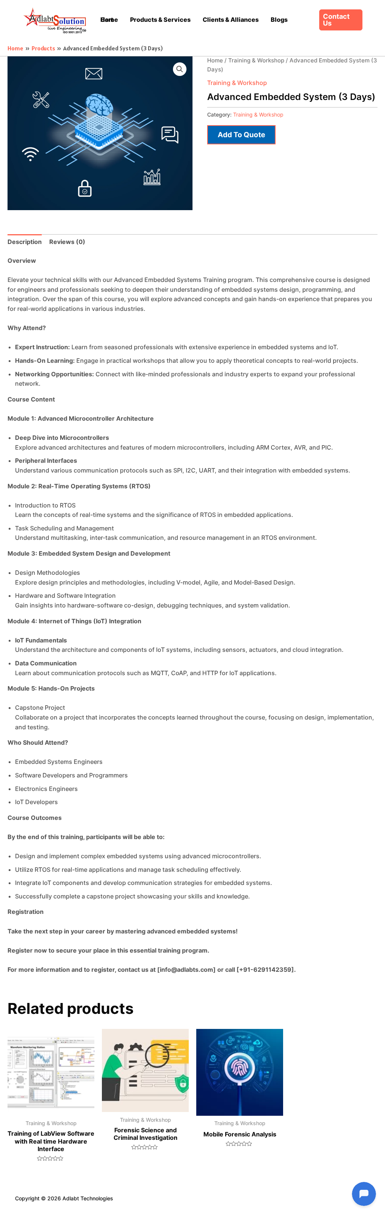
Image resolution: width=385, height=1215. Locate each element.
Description (25, 241)
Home (215, 60)
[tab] (25, 242)
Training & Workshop (256, 60)
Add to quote (241, 134)
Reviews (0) (67, 241)
